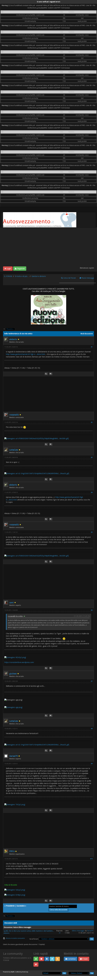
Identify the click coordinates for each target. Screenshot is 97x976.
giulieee (13, 673)
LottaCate (13, 450)
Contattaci (71, 959)
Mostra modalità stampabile (15, 938)
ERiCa (12, 851)
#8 (92, 728)
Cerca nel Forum (69, 278)
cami (11, 602)
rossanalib (14, 415)
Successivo (21, 906)
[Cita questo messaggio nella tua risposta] (51, 373)
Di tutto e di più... (22, 276)
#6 (92, 610)
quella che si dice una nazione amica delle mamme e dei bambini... (29, 931)
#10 (91, 859)
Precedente (10, 906)
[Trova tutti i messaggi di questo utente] (46, 373)
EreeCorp (25, 972)
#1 (92, 347)
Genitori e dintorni (39, 276)
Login (8, 269)
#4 (92, 492)
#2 (92, 422)
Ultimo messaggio (78, 931)
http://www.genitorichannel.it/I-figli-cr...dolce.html (25, 354)
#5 (92, 532)
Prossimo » (10, 329)
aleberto (13, 339)
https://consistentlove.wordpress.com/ (19, 662)
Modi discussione (87, 334)
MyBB (12, 972)
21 (60, 933)
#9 (92, 763)
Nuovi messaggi (87, 278)
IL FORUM (8, 276)
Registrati (21, 269)
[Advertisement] (48, 247)
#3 (92, 457)
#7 (92, 681)
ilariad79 (13, 756)
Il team (85, 959)
